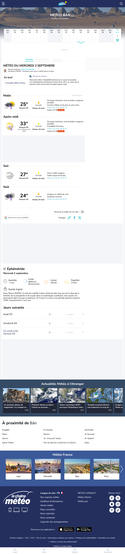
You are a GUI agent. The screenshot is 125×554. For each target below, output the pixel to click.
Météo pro (83, 501)
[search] (121, 4)
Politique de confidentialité (86, 538)
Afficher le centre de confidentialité (63, 542)
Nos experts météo (49, 497)
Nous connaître (47, 509)
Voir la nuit (77, 95)
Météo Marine (84, 497)
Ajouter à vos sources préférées (18, 218)
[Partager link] (69, 217)
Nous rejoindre (47, 513)
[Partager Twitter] (79, 217)
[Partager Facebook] (74, 217)
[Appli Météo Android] (84, 529)
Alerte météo (46, 505)
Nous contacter (47, 517)
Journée (29, 59)
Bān (22, 8)
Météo (4, 8)
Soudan (9, 8)
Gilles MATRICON (28, 69)
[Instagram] (117, 504)
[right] (121, 398)
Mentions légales (16, 538)
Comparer (57, 59)
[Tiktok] (117, 510)
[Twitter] (117, 498)
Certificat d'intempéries (51, 501)
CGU (26, 538)
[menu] (4, 4)
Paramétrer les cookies (106, 538)
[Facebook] (111, 498)
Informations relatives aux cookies (60, 538)
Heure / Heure (42, 59)
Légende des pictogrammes (54, 521)
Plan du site (40, 538)
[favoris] (72, 15)
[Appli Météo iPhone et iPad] (66, 529)
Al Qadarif (16, 8)
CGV (32, 538)
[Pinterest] (111, 510)
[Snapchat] (111, 504)
